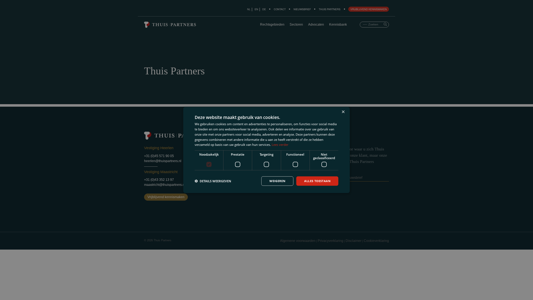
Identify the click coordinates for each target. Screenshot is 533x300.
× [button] (343, 112)
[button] (213, 181)
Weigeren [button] (277, 181)
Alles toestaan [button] (317, 181)
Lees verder (280, 144)
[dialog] (266, 150)
